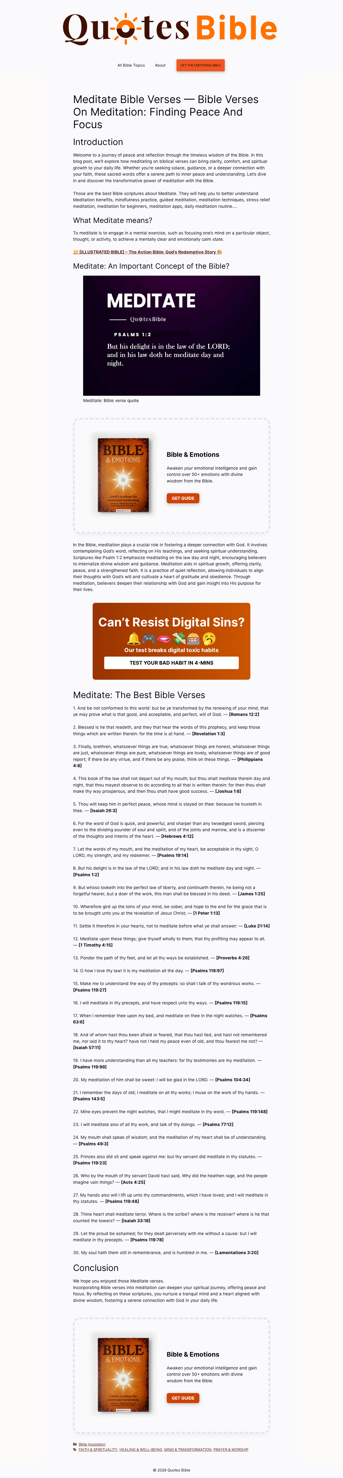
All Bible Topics (131, 65)
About (160, 65)
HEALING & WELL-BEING (141, 1449)
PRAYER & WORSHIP (230, 1449)
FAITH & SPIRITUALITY (98, 1449)
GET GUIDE (183, 498)
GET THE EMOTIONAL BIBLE (201, 65)
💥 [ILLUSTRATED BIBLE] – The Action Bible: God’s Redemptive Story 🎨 (147, 252)
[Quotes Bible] (170, 29)
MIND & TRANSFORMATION (187, 1449)
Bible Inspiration (92, 1444)
